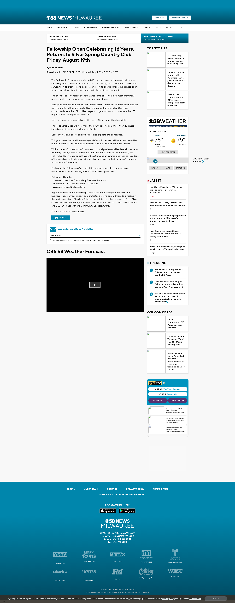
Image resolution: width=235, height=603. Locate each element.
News (49, 28)
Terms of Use (90, 240)
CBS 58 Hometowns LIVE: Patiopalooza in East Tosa (176, 323)
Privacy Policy (103, 240)
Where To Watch (180, 18)
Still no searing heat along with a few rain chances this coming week (175, 59)
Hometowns (90, 28)
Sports (75, 28)
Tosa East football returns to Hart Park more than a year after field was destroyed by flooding (176, 79)
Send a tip (159, 18)
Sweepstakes (132, 28)
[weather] (152, 141)
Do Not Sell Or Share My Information (121, 494)
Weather (62, 28)
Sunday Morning (111, 28)
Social (71, 489)
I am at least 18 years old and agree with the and (80, 240)
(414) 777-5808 (126, 536)
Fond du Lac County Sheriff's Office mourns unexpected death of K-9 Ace (176, 100)
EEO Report (117, 592)
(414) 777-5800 (124, 539)
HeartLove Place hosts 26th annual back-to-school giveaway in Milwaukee (166, 190)
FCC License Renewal (107, 592)
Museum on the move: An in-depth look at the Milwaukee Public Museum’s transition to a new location (176, 361)
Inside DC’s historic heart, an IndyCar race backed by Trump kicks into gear (167, 248)
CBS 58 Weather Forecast (201, 160)
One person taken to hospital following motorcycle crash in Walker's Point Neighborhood (169, 284)
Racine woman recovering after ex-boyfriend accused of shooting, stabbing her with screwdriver (170, 297)
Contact (112, 489)
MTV (158, 28)
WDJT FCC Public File (93, 592)
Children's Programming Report (131, 592)
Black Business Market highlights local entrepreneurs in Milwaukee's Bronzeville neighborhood (168, 218)
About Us (171, 28)
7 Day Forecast (168, 152)
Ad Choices (145, 592)
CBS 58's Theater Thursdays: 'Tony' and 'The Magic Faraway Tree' (175, 340)
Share (62, 218)
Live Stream (91, 489)
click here (79, 211)
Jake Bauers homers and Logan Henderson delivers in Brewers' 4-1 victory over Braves (166, 234)
